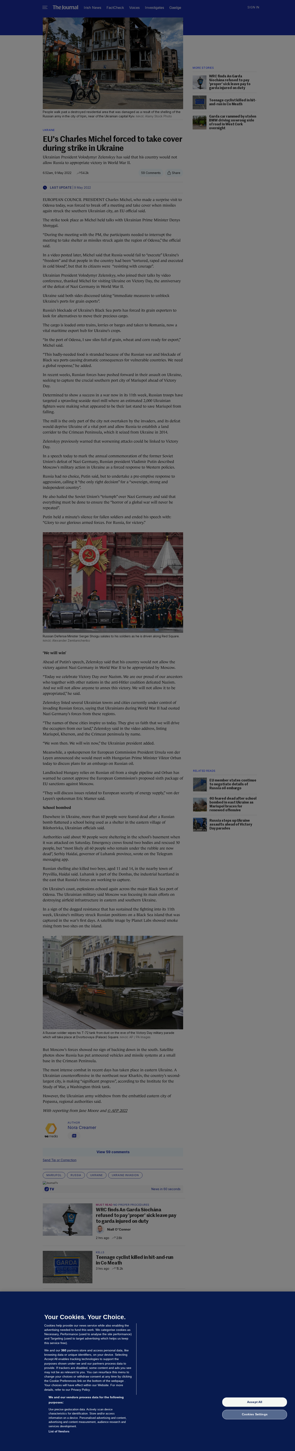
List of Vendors (59, 1431)
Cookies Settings (255, 1414)
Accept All (254, 1402)
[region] (147, 1371)
